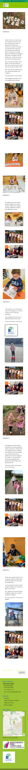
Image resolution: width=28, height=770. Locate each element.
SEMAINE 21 (6, 549)
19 (10, 351)
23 (15, 351)
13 (20, 95)
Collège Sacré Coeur (9, 681)
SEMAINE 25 (6, 185)
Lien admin (6, 677)
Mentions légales (8, 684)
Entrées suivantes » (20, 649)
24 (16, 351)
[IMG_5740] (14, 215)
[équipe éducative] (14, 114)
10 (16, 95)
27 (20, 351)
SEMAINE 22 (6, 428)
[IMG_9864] (14, 96)
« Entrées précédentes (8, 649)
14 (21, 95)
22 (14, 351)
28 (21, 351)
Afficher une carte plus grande (10, 716)
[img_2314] (14, 129)
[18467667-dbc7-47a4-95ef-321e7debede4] (14, 473)
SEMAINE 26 (6, 32)
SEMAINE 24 (6, 291)
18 (9, 351)
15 (5, 351)
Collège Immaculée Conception (11, 679)
